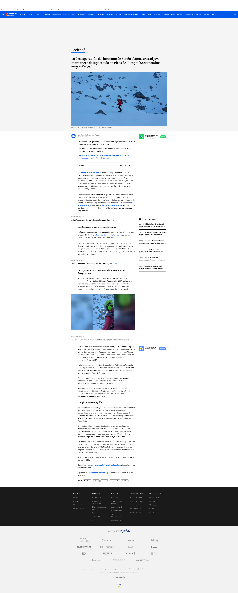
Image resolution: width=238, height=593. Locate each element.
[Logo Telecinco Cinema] (130, 553)
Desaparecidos (115, 480)
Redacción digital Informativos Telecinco (89, 135)
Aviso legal (81, 569)
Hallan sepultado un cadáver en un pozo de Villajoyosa (92, 264)
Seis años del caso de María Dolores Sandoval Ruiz (90, 220)
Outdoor (95, 520)
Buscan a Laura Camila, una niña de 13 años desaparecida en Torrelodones (100, 340)
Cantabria (124, 480)
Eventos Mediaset (136, 508)
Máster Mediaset (117, 520)
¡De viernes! (96, 516)
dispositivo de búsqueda (89, 173)
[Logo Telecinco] (107, 540)
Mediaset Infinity (155, 497)
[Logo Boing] (130, 547)
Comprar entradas (136, 497)
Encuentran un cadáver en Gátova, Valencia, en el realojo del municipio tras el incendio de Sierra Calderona (32, 10)
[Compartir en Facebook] (133, 165)
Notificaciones (116, 511)
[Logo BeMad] (84, 553)
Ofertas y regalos (136, 501)
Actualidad (87, 480)
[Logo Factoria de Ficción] (107, 547)
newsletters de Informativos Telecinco (105, 465)
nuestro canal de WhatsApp (99, 473)
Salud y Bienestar (136, 512)
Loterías (76, 501)
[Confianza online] (119, 586)
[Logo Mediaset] (119, 532)
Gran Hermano (97, 497)
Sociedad (78, 50)
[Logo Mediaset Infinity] (84, 540)
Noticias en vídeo (79, 508)
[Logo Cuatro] (130, 540)
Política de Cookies (133, 569)
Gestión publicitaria (144, 569)
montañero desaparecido (112, 205)
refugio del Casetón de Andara (106, 235)
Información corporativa (91, 569)
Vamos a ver (96, 513)
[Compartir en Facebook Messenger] (129, 165)
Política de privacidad (105, 569)
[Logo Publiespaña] (119, 560)
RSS (152, 569)
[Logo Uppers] (107, 553)
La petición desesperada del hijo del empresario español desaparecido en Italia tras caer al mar (92, 10)
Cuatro (151, 508)
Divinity (152, 512)
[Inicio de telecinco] (3, 14)
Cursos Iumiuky (135, 505)
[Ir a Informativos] (11, 14)
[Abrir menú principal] (235, 14)
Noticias (76, 497)
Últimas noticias (79, 505)
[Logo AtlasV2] (95, 560)
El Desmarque (154, 505)
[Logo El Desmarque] (84, 547)
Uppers (152, 501)
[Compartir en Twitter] (125, 165)
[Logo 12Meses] (154, 553)
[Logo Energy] (154, 547)
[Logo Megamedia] (120, 577)
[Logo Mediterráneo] (142, 560)
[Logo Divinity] (154, 540)
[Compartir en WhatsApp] (121, 165)
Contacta (114, 497)
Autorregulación (117, 507)
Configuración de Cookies (119, 569)
